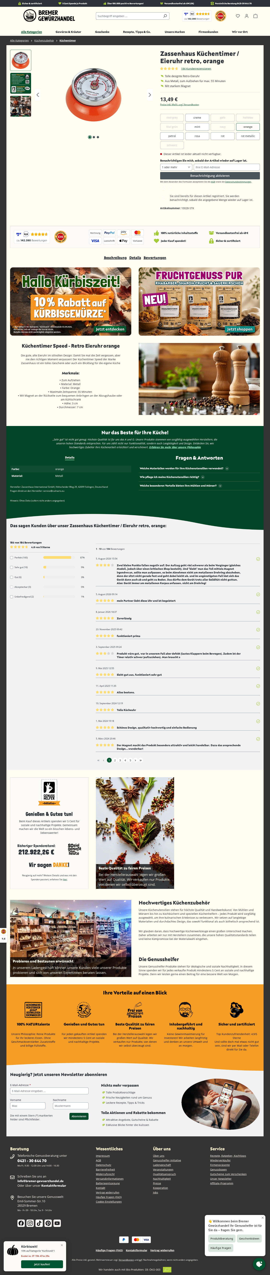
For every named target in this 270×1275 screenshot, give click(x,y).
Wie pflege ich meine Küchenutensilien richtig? (169, 476)
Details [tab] (69, 457)
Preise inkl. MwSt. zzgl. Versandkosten (179, 104)
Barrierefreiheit (105, 1169)
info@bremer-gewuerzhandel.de (40, 1181)
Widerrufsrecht (105, 1174)
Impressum (103, 1155)
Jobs (155, 1192)
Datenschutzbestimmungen (238, 181)
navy (223, 127)
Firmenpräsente (220, 1165)
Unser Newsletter (221, 1178)
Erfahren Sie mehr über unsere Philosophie (175, 447)
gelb (222, 117)
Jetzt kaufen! (42, 1264)
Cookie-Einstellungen (109, 1201)
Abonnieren (79, 1116)
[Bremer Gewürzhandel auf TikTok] (39, 1223)
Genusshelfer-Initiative (167, 1160)
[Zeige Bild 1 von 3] (90, 137)
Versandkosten (126, 1259)
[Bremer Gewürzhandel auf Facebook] (21, 1223)
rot (222, 136)
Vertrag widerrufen (107, 1192)
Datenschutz (103, 1165)
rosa (197, 136)
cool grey (172, 117)
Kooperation (160, 1188)
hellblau (248, 117)
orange (248, 127)
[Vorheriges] (37, 95)
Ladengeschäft (162, 1165)
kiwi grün (172, 127)
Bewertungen (155, 257)
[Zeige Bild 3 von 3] (98, 137)
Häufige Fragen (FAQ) (109, 1197)
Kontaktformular (53, 1185)
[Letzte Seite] (140, 760)
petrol (172, 136)
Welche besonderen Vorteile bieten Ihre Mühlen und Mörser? (178, 485)
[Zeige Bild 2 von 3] (94, 137)
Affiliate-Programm (221, 1183)
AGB (213, 181)
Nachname (59, 1100)
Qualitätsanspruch (164, 1174)
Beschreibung (115, 257)
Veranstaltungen (163, 1169)
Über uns (158, 1155)
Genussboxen (218, 1169)
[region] (81, 95)
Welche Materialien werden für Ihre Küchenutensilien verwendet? (181, 468)
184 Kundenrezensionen (196, 68)
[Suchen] (165, 16)
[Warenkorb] (255, 16)
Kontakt (100, 1188)
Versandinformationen (110, 1178)
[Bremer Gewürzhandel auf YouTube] (57, 1223)
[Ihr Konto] (246, 16)
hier (65, 879)
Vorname (15, 1100)
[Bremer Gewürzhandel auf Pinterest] (48, 1223)
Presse (157, 1183)
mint (197, 127)
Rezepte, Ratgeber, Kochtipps (228, 1155)
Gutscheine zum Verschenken (228, 1174)
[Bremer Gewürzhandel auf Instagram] (30, 1223)
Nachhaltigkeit (162, 1178)
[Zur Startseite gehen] (49, 15)
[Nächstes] (150, 95)
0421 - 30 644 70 (31, 1160)
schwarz (172, 145)
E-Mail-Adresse (20, 1085)
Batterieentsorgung (108, 1183)
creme (197, 117)
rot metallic (248, 136)
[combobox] (128, 16)
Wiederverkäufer (220, 1160)
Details (135, 257)
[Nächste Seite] (135, 760)
